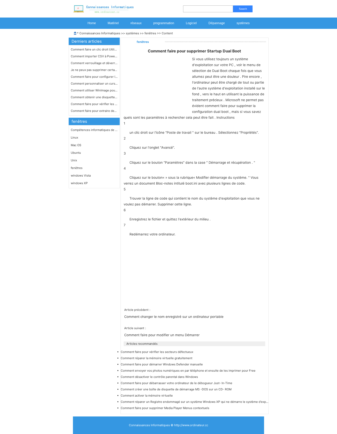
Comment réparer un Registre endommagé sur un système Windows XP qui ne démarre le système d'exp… (194, 402)
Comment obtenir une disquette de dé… (94, 97)
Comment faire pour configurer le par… (94, 77)
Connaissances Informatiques (99, 33)
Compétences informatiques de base (94, 130)
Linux (74, 137)
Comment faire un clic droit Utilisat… (94, 49)
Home (92, 23)
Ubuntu (76, 153)
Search (243, 8)
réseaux (136, 23)
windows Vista (81, 175)
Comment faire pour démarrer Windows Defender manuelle (162, 364)
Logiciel (191, 23)
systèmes (243, 23)
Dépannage (216, 23)
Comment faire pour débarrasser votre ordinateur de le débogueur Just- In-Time (177, 383)
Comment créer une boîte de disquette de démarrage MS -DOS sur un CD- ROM (176, 389)
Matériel (113, 23)
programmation (163, 23)
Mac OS (76, 145)
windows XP (79, 183)
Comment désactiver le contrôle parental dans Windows (160, 377)
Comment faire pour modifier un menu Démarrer (162, 335)
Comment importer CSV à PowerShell (94, 56)
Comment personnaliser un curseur (94, 83)
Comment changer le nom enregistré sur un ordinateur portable (174, 317)
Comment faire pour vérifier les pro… (94, 104)
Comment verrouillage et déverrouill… (94, 63)
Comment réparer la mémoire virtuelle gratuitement (157, 358)
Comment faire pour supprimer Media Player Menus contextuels (165, 408)
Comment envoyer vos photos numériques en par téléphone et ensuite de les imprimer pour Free (188, 370)
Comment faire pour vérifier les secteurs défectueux (157, 352)
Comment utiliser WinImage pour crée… (94, 90)
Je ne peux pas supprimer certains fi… (94, 70)
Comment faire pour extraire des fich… (94, 111)
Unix (74, 160)
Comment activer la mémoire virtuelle (147, 395)
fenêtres (150, 33)
